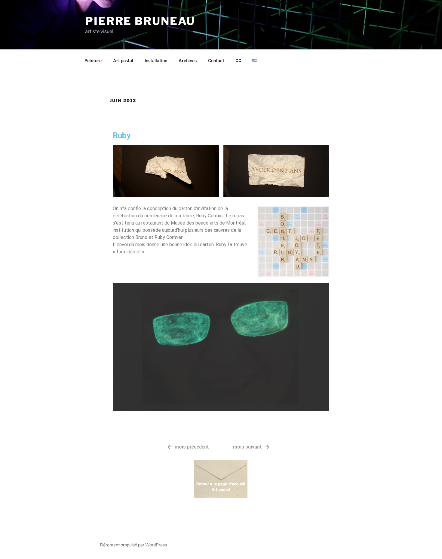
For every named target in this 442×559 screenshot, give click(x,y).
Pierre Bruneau (140, 21)
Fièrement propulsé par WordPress (133, 544)
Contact (216, 60)
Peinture (93, 60)
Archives (188, 60)
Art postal (123, 60)
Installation (156, 60)
